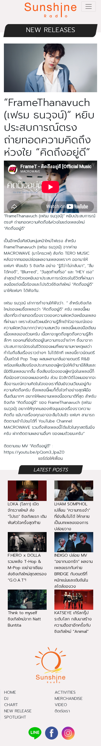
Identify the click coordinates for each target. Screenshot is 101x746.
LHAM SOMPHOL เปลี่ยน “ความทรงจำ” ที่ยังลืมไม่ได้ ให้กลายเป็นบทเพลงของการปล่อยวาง (72, 516)
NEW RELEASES (50, 30)
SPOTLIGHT (15, 717)
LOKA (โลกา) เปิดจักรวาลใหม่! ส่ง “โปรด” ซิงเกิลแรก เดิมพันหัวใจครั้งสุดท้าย (27, 513)
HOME (10, 692)
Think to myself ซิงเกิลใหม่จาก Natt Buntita (24, 619)
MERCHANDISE (69, 698)
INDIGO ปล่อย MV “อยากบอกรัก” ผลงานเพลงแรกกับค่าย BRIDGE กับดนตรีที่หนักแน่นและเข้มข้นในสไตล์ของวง (73, 571)
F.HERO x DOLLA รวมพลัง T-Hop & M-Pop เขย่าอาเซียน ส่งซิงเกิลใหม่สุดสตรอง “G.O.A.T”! (27, 567)
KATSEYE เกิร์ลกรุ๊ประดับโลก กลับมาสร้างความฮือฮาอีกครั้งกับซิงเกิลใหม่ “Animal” (73, 622)
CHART (11, 705)
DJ (6, 698)
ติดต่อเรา (62, 711)
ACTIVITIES (65, 692)
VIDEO (61, 705)
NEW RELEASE (18, 711)
